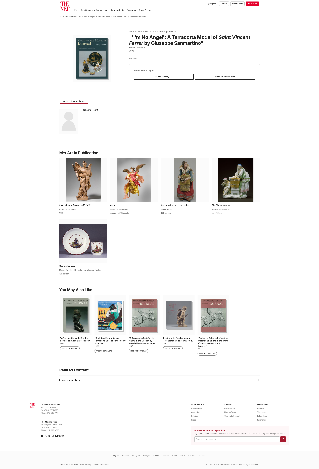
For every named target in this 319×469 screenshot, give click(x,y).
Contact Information (101, 464)
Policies (194, 416)
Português (136, 455)
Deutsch (165, 455)
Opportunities (263, 404)
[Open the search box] (149, 10)
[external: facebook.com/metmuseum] (42, 436)
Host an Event (230, 412)
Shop (141, 10)
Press (193, 420)
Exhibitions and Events (91, 10)
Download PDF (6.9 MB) (225, 76)
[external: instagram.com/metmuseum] (53, 436)
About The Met (197, 404)
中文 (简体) (192, 455)
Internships (261, 420)
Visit (76, 10)
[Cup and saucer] (83, 241)
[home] (61, 17)
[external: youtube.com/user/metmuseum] (59, 436)
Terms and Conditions (69, 464)
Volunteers (261, 412)
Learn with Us (117, 10)
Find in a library (162, 76)
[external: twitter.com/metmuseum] (46, 436)
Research (131, 10)
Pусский (202, 455)
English (116, 455)
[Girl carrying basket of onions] (185, 180)
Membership (237, 4)
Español (125, 455)
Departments (196, 408)
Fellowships (262, 416)
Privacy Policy (85, 464)
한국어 (182, 455)
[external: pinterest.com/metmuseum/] (49, 436)
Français (146, 455)
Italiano (156, 455)
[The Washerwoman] (236, 180)
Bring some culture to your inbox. (210, 430)
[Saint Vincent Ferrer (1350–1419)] (83, 180)
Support (228, 404)
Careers (260, 408)
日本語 (174, 455)
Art (106, 10)
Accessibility (196, 412)
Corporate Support (232, 416)
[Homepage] (65, 6)
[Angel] (134, 180)
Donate (224, 4)
